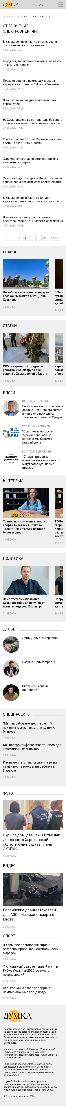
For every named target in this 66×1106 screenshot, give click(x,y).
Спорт (9, 935)
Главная (8, 16)
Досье (9, 629)
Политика (13, 558)
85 (44, 238)
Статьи (10, 326)
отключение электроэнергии (32, 16)
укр (35, 4)
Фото (8, 793)
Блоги (9, 392)
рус (41, 4)
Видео (9, 865)
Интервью (13, 481)
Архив (55, 238)
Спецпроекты (17, 714)
